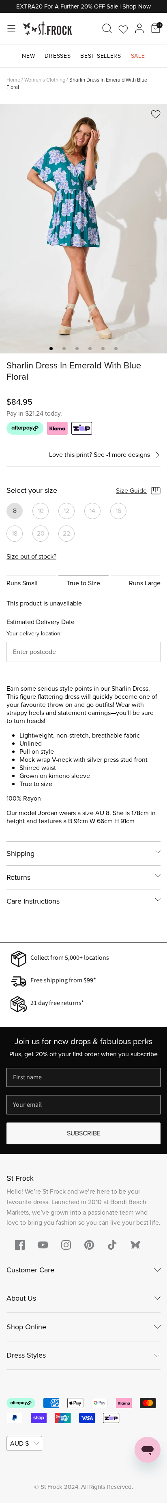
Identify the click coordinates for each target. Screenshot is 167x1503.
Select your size (31, 491)
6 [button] (116, 348)
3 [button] (77, 348)
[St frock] (135, 1245)
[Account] (139, 28)
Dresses (58, 56)
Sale (138, 56)
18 (14, 533)
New (28, 56)
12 (66, 510)
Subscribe (84, 1133)
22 (66, 533)
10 (41, 510)
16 (118, 510)
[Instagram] (66, 1245)
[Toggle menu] (11, 28)
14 (92, 510)
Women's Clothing (44, 79)
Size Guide (131, 490)
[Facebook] (20, 1245)
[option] (83, 228)
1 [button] (51, 348)
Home (13, 79)
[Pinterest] (89, 1245)
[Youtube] (43, 1245)
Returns (18, 877)
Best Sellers (100, 56)
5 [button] (103, 348)
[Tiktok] (112, 1245)
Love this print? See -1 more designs (99, 455)
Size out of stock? (31, 556)
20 (41, 533)
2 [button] (64, 348)
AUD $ (19, 1443)
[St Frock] (47, 28)
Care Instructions (33, 901)
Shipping (20, 853)
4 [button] (90, 348)
